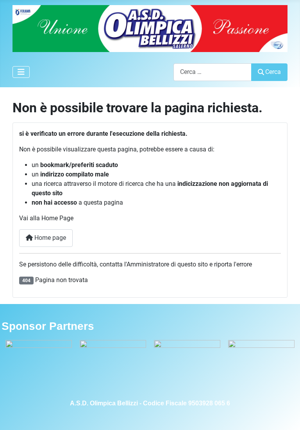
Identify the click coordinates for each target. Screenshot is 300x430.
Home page (49, 237)
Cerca (273, 72)
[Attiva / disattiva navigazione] (21, 72)
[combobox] (212, 72)
